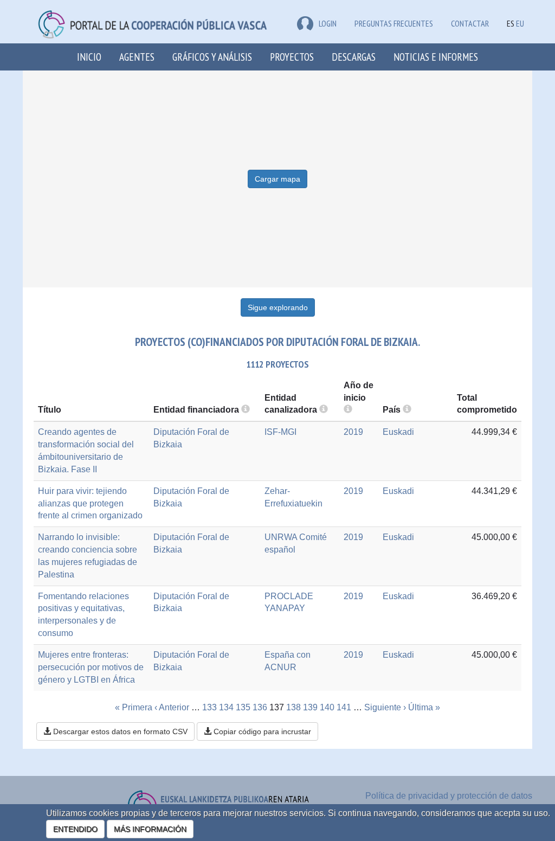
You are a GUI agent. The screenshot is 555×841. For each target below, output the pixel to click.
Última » (424, 707)
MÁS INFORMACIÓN (150, 829)
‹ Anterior (171, 707)
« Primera (133, 707)
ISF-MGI (280, 431)
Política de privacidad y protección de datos (448, 795)
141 (344, 707)
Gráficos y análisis (212, 56)
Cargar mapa (277, 179)
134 (226, 707)
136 (260, 707)
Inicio (89, 56)
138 (293, 707)
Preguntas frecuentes (393, 23)
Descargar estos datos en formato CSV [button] (119, 731)
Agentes (136, 56)
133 (209, 707)
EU (520, 23)
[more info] (348, 409)
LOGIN (328, 23)
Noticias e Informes (435, 56)
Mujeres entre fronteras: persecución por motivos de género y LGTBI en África (91, 667)
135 (243, 707)
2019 (353, 431)
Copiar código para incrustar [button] (261, 731)
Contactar (470, 23)
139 (310, 707)
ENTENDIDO (75, 829)
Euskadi (398, 431)
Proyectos (292, 56)
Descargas (354, 56)
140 (327, 707)
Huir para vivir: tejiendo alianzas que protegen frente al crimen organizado (90, 503)
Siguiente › (385, 707)
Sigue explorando (278, 307)
